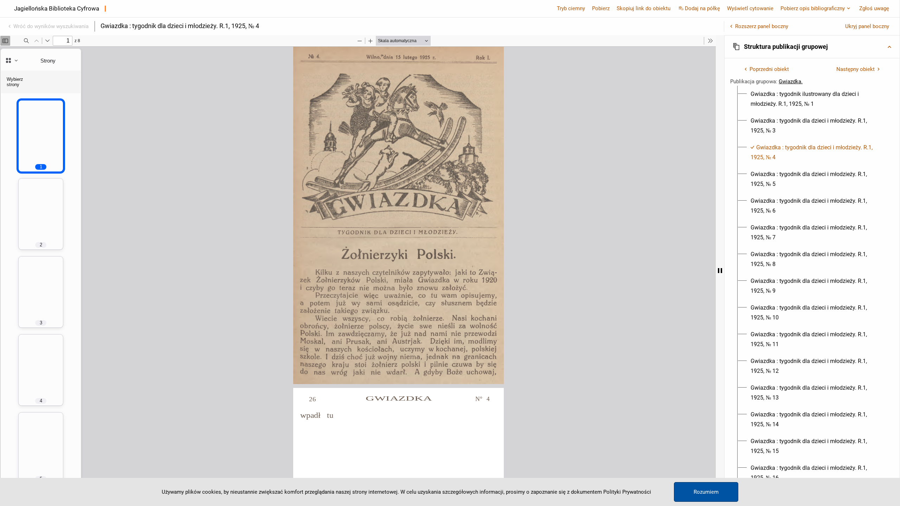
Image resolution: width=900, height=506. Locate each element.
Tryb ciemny (571, 8)
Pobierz (601, 8)
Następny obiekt (855, 69)
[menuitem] (816, 99)
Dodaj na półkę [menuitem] (702, 8)
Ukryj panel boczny (867, 26)
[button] (812, 46)
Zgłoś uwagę (874, 8)
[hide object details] (720, 270)
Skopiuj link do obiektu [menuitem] (643, 8)
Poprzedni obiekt (769, 69)
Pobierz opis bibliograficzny (812, 8)
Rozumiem (706, 492)
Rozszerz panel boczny (761, 26)
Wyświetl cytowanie (750, 8)
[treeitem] (812, 99)
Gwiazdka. (791, 81)
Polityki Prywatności (627, 492)
